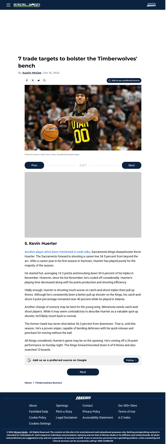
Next (132, 165)
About (33, 405)
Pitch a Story (64, 411)
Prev (34, 165)
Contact (88, 405)
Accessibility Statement (98, 417)
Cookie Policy (37, 417)
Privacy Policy (91, 411)
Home (28, 382)
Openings (62, 405)
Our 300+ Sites (127, 405)
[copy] (44, 80)
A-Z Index (124, 417)
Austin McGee (31, 72)
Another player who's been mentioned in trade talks (57, 252)
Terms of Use (126, 411)
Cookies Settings (40, 423)
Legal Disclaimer (66, 417)
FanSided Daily (38, 411)
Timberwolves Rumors (48, 382)
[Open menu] (8, 5)
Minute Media (21, 432)
